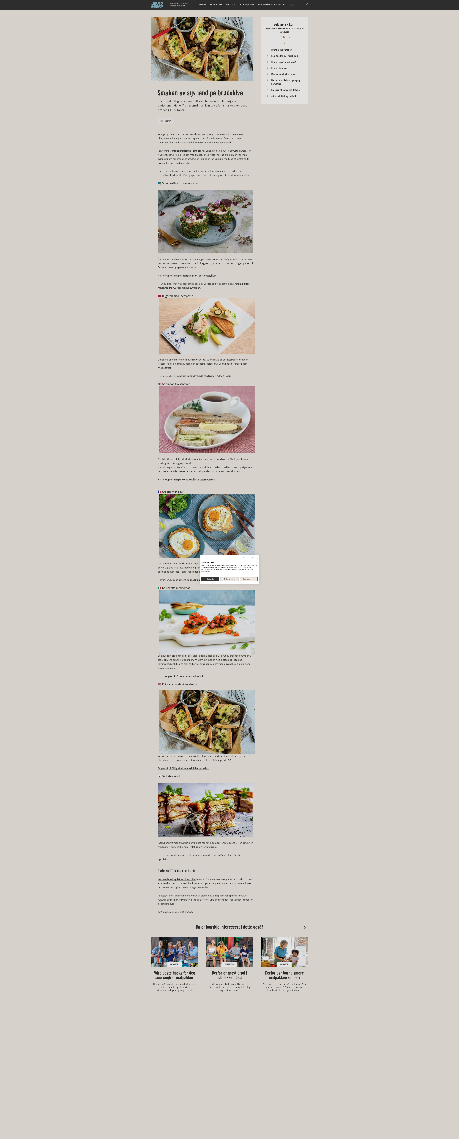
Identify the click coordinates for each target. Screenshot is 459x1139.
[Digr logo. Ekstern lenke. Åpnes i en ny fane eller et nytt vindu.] (203, 560)
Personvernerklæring (250, 558)
